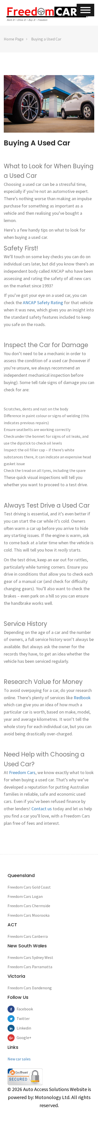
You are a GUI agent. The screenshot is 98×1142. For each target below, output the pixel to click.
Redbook (82, 697)
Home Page (14, 38)
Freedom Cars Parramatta (30, 966)
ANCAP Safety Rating (43, 302)
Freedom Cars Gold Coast (29, 887)
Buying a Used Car (46, 38)
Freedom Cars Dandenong (30, 987)
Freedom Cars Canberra (28, 936)
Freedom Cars (22, 772)
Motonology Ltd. (52, 1097)
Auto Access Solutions (46, 1089)
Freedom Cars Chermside (29, 905)
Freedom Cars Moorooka (29, 915)
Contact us (41, 808)
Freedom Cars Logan (25, 896)
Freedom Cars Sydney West (30, 957)
